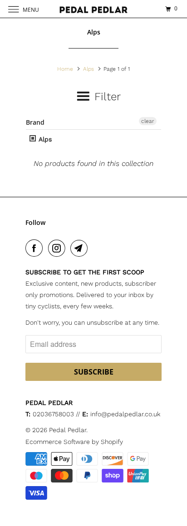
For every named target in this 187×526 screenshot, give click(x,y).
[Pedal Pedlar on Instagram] (58, 248)
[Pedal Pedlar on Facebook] (35, 248)
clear (147, 121)
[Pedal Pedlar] (93, 9)
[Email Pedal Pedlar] (80, 248)
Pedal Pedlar (67, 429)
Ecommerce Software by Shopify (74, 441)
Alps (44, 139)
